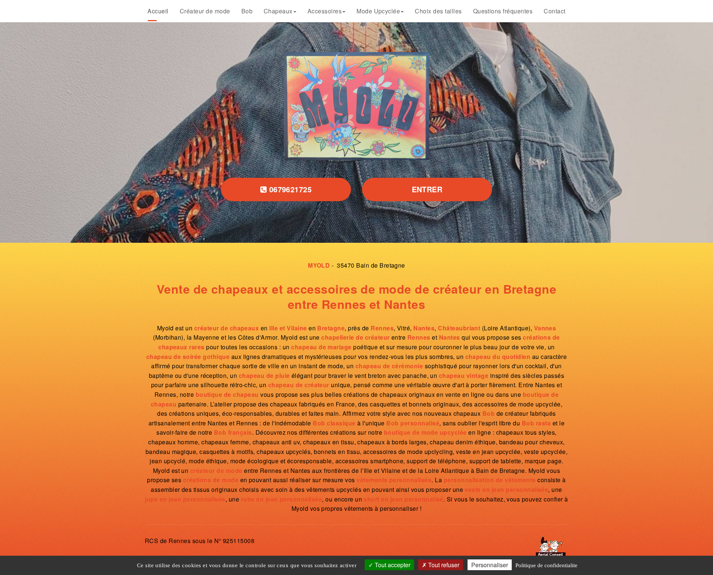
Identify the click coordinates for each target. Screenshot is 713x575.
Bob (261, 10)
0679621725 (289, 189)
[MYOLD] (357, 106)
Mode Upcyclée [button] (376, 10)
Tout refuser (443, 565)
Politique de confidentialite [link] (546, 565)
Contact (528, 10)
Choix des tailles (427, 10)
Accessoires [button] (329, 10)
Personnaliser (489, 565)
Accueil (184, 10)
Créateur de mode (224, 10)
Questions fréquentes (483, 10)
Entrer (427, 189)
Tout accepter (391, 565)
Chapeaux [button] (288, 10)
